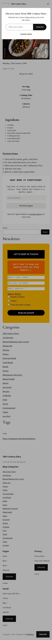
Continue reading (26, 34)
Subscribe (40, 27)
